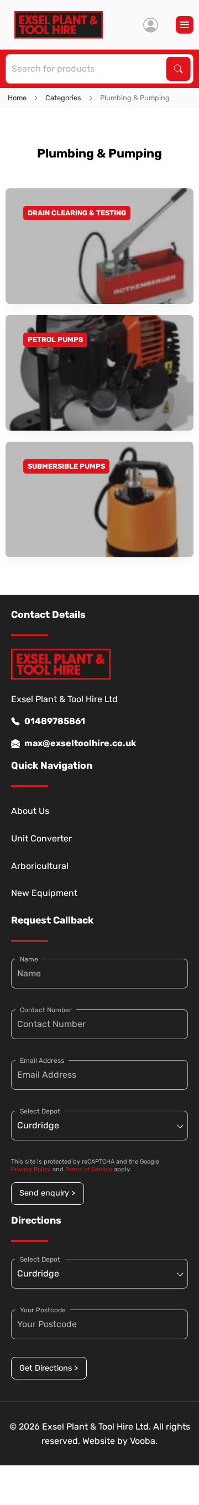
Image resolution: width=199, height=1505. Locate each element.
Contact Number (46, 1010)
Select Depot (40, 1111)
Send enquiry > (47, 1193)
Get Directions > (48, 1368)
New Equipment (44, 893)
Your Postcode (43, 1310)
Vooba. (144, 1441)
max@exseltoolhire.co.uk (80, 743)
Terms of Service (88, 1169)
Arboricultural (40, 866)
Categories (63, 98)
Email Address (42, 1060)
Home (17, 98)
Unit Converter (41, 838)
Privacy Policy (31, 1169)
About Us (30, 811)
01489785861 (54, 721)
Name (29, 959)
